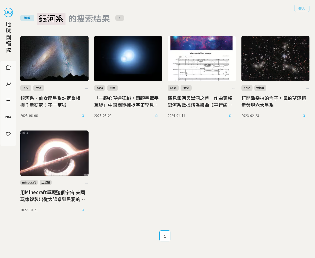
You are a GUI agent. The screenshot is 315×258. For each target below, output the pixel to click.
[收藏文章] (83, 115)
